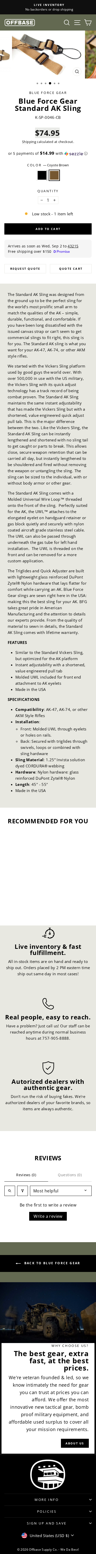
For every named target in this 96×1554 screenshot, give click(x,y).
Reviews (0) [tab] (26, 1174)
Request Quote (25, 269)
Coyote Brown (54, 175)
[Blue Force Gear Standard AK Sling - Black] (18, 907)
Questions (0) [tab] (70, 1174)
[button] (48, 153)
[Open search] (9, 1191)
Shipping (29, 141)
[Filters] (22, 1191)
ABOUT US (75, 1443)
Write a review (48, 1216)
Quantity (48, 191)
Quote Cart (70, 269)
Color (48, 165)
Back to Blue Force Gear (51, 1263)
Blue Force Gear (48, 92)
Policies (47, 1511)
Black (42, 175)
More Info (47, 1499)
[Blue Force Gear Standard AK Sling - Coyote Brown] (24, 907)
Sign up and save (47, 1523)
